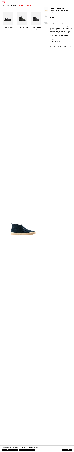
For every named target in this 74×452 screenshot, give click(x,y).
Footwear (31, 2)
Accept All (67, 449)
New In (17, 2)
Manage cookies (11, 449)
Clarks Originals (57, 8)
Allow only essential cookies (27, 449)
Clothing (26, 2)
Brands (21, 2)
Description (52, 23)
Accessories (36, 2)
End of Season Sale (44, 2)
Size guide (64, 23)
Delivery (58, 23)
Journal (51, 2)
